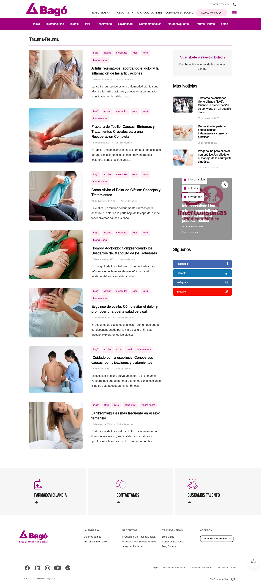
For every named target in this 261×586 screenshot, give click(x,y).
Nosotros (99, 13)
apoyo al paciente (149, 13)
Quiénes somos (92, 537)
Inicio (36, 24)
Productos (122, 13)
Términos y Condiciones (201, 568)
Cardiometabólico (150, 24)
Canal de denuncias (215, 538)
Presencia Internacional (97, 541)
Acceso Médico (209, 13)
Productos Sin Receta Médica (139, 537)
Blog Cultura (169, 546)
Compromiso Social (179, 13)
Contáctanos (219, 4)
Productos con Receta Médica (139, 541)
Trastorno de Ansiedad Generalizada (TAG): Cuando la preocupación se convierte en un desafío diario (214, 105)
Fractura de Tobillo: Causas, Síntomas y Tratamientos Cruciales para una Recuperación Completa (123, 132)
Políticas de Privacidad (174, 568)
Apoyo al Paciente (132, 546)
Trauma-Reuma (205, 24)
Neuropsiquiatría (178, 24)
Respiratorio (104, 24)
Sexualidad (125, 24)
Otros (224, 24)
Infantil (74, 24)
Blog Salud (168, 537)
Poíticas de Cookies (227, 568)
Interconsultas (55, 24)
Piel (87, 24)
